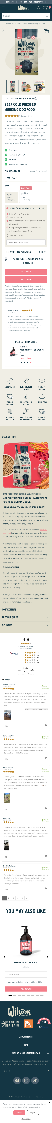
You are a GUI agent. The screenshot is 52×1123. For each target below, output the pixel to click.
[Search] (47, 16)
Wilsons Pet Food (21, 1097)
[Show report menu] (46, 725)
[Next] (47, 957)
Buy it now (26, 279)
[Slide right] (49, 87)
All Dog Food (15, 23)
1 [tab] (21, 362)
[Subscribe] (48, 1071)
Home (8, 23)
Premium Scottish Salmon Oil (26, 962)
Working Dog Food (38, 23)
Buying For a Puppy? (38, 171)
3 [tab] (27, 362)
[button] (3, 8)
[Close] (49, 1102)
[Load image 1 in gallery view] (13, 86)
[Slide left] (3, 87)
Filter (7, 680)
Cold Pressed (26, 23)
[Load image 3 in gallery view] (39, 86)
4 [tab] (30, 362)
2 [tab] (24, 362)
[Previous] (4, 957)
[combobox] (26, 16)
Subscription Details (16, 235)
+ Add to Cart (25, 358)
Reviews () (26, 116)
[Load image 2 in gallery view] (26, 86)
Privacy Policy (23, 1107)
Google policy (34, 1107)
